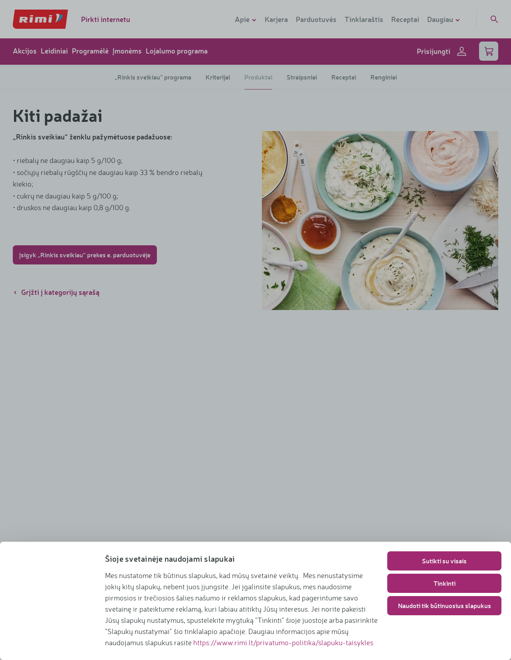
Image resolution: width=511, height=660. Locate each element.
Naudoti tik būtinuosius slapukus (444, 605)
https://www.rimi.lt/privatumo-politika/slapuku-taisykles (283, 642)
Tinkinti (445, 583)
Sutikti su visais (444, 561)
